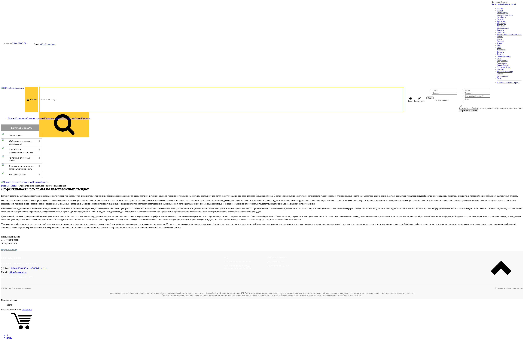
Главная (4, 186)
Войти (430, 98)
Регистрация (419, 101)
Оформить (27, 309)
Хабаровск (501, 50)
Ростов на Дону (503, 67)
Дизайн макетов (275, 261)
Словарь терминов (277, 257)
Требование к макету (278, 266)
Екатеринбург (502, 13)
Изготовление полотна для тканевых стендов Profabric (237, 267)
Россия (500, 8)
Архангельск (502, 63)
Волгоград (501, 32)
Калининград (502, 76)
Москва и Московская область (509, 35)
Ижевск (500, 11)
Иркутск (500, 30)
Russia (499, 78)
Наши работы (68, 118)
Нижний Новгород (505, 15)
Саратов (500, 19)
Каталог (33, 100)
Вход (410, 101)
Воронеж (500, 41)
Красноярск (501, 21)
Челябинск (501, 17)
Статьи (78, 118)
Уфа (498, 45)
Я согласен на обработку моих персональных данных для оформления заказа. (491, 108)
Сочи (499, 48)
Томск (499, 43)
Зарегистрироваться (468, 111)
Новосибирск (502, 65)
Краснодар (501, 24)
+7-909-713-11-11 (39, 268)
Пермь (499, 39)
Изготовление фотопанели (237, 261)
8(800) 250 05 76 (19, 43)
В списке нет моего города (508, 83)
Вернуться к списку (9, 250)
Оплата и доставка (35, 118)
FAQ (226, 257)
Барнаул (500, 74)
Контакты (85, 118)
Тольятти (500, 52)
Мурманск (501, 26)
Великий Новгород (505, 72)
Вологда (500, 69)
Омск (499, 59)
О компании (21, 118)
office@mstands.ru (47, 44)
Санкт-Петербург (504, 56)
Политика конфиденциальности (509, 288)
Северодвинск (503, 28)
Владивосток (502, 61)
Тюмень (500, 54)
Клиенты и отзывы (53, 118)
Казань (500, 37)
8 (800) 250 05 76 (19, 268)
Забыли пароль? (441, 100)
